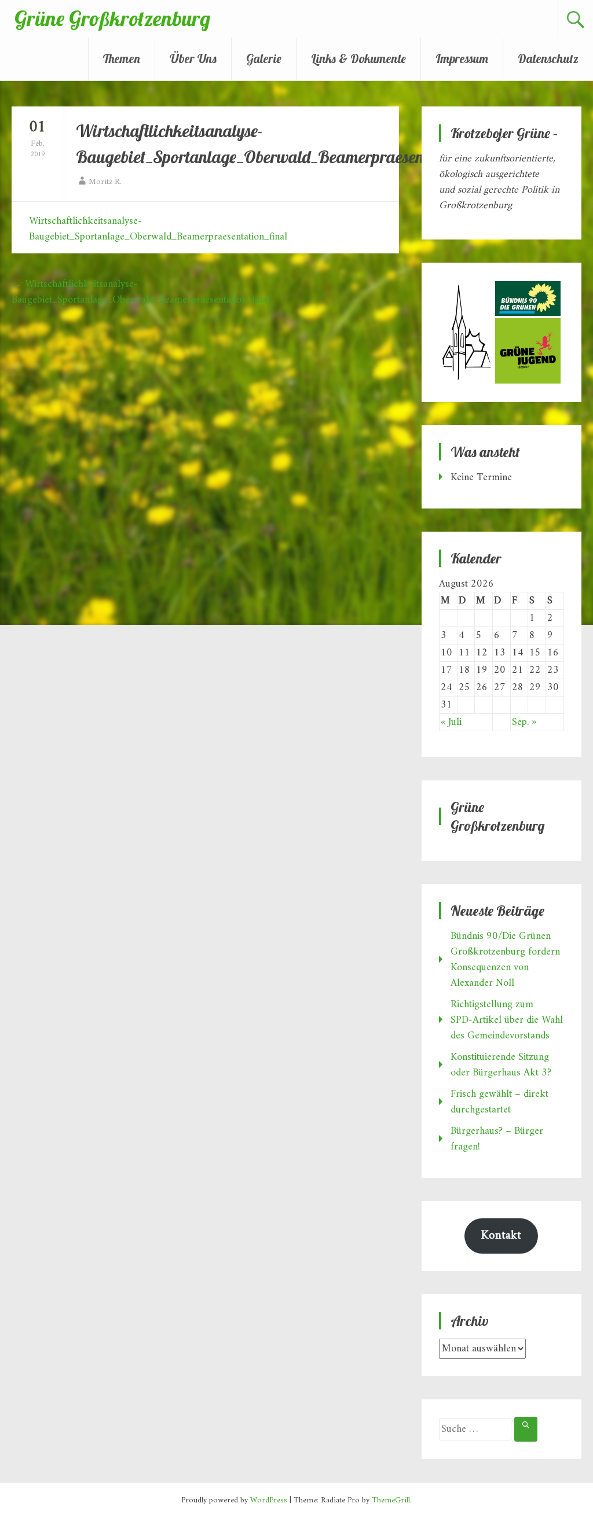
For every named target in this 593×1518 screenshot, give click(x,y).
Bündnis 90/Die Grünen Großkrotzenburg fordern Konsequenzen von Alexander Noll (505, 959)
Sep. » (524, 722)
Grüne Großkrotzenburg (112, 18)
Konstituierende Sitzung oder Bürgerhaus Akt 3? (501, 1065)
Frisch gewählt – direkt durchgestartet (499, 1102)
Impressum (461, 58)
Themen (121, 58)
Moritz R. (105, 182)
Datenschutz (548, 58)
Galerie (263, 58)
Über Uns (193, 58)
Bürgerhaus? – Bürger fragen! (497, 1139)
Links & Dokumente (358, 58)
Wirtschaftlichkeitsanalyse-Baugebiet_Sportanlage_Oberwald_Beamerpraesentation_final (158, 229)
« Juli (451, 722)
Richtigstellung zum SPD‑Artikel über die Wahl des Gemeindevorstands (507, 1020)
